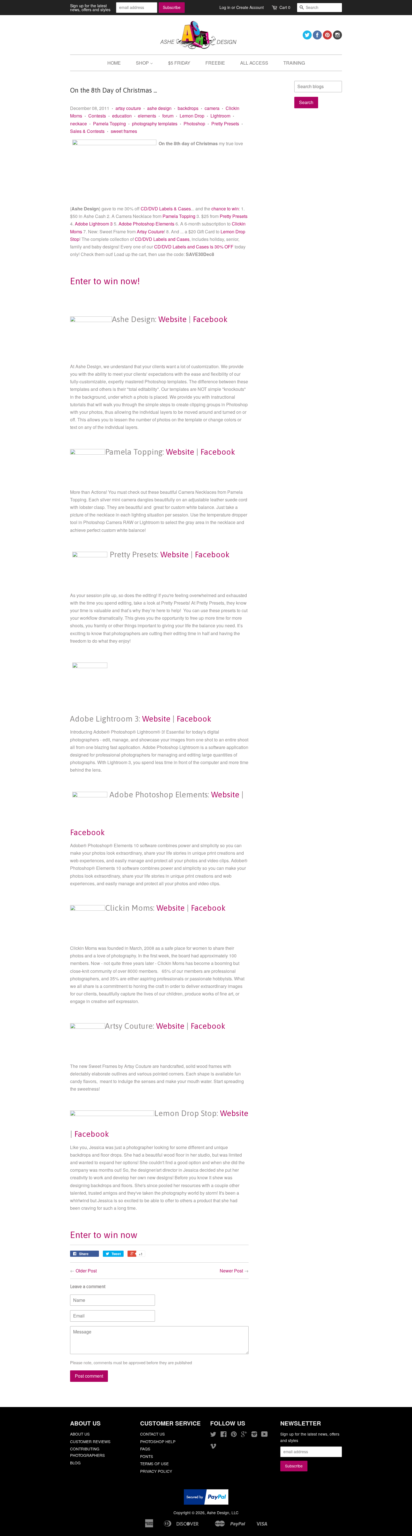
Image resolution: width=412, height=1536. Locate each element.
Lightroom (220, 115)
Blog (75, 1462)
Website (172, 319)
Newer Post (231, 1270)
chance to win (225, 208)
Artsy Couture (150, 231)
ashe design (159, 108)
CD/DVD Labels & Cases (166, 208)
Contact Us (152, 1434)
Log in (224, 7)
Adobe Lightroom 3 (94, 223)
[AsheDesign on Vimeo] (213, 1447)
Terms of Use (154, 1463)
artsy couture (128, 108)
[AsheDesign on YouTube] (264, 1435)
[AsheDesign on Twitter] (307, 37)
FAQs (145, 1449)
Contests (97, 115)
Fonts (146, 1456)
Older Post (86, 1270)
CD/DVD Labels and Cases (161, 239)
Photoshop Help (157, 1441)
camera (212, 108)
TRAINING (294, 63)
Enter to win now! (105, 281)
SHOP (143, 63)
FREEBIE (215, 63)
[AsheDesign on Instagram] (337, 37)
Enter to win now (103, 1235)
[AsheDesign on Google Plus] (244, 1435)
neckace (78, 123)
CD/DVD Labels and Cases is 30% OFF (194, 246)
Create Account (250, 7)
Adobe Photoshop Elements (146, 223)
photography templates (154, 123)
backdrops (188, 108)
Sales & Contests (87, 131)
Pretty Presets (225, 123)
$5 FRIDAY (179, 63)
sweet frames (124, 131)
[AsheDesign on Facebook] (317, 37)
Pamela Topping (109, 123)
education (122, 115)
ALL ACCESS (254, 63)
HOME (114, 63)
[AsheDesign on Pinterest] (327, 37)
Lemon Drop (192, 115)
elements (147, 115)
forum (167, 115)
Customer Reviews (90, 1441)
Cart (284, 7)
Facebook (210, 319)
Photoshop (194, 123)
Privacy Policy (156, 1471)
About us (80, 1434)
